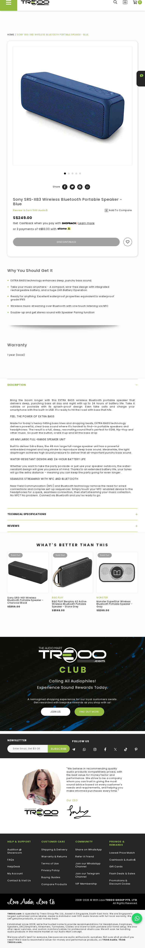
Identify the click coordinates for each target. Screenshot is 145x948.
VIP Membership (86, 884)
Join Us (55, 712)
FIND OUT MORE (89, 712)
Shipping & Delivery (54, 849)
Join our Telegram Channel (87, 875)
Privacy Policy (50, 870)
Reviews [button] (13, 526)
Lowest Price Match (122, 853)
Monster (102, 597)
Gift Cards (116, 866)
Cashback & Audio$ (122, 860)
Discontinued (66, 242)
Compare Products (125, 2)
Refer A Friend (84, 856)
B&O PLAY (57, 597)
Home (10, 34)
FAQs (10, 860)
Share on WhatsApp (88, 849)
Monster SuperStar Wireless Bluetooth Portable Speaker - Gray (114, 604)
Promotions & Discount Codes (119, 882)
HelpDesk (13, 866)
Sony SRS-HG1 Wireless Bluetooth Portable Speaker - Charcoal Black (25, 600)
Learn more (86, 223)
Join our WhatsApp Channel (88, 865)
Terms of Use (50, 863)
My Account (15, 873)
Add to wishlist (127, 242)
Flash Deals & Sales (122, 873)
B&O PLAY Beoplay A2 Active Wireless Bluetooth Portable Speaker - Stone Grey (69, 604)
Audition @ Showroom (14, 851)
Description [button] (16, 385)
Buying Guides (50, 877)
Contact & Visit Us (19, 880)
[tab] (72, 385)
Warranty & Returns (54, 856)
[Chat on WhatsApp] (137, 918)
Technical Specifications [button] (26, 514)
